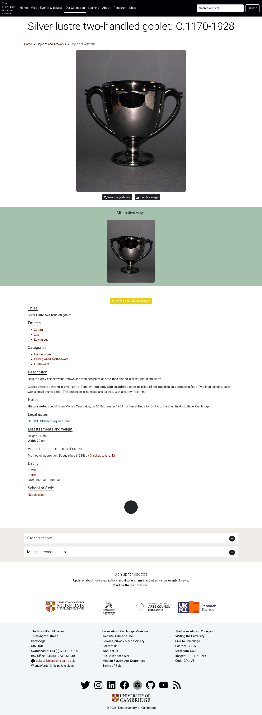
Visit (34, 8)
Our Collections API (115, 656)
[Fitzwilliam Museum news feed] (177, 685)
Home (24, 8)
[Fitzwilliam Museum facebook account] (111, 685)
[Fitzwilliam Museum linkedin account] (124, 685)
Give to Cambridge (187, 641)
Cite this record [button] (39, 538)
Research (120, 8)
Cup (36, 335)
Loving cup (41, 339)
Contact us (109, 646)
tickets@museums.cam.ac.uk (55, 661)
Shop (132, 8)
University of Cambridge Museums (125, 631)
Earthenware (42, 354)
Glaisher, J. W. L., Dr (102, 455)
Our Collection (75, 8)
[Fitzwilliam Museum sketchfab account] (137, 685)
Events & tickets (51, 8)
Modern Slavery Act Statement (123, 661)
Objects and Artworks (51, 44)
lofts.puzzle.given (62, 666)
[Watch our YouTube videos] (164, 685)
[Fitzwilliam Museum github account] (150, 685)
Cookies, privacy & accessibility (123, 641)
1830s (32, 475)
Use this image (148, 197)
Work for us (110, 651)
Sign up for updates (131, 574)
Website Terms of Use (117, 636)
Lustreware (41, 364)
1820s (32, 470)
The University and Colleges (194, 631)
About (106, 8)
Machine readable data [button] (46, 552)
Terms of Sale (112, 666)
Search (252, 8)
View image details (119, 197)
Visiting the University (189, 636)
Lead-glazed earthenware (51, 359)
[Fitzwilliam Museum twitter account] (85, 685)
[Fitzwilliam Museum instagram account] (98, 685)
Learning (93, 8)
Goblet (38, 330)
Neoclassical (36, 495)
